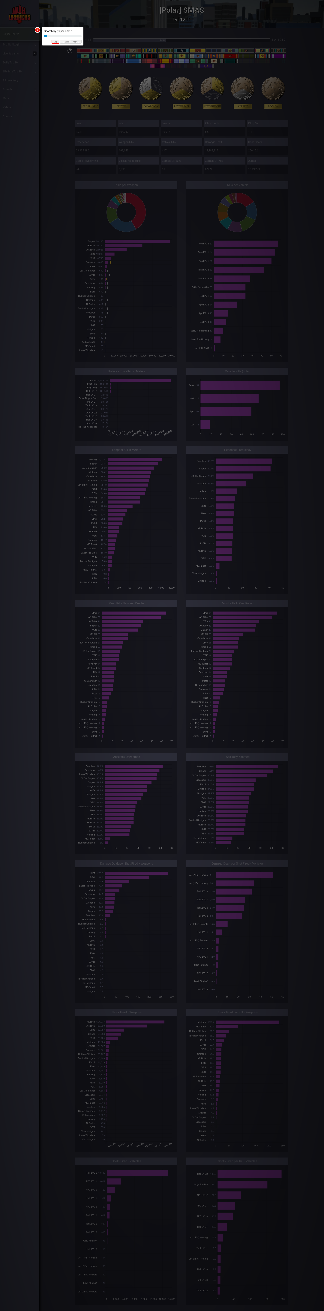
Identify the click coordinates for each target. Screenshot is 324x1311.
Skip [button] (55, 42)
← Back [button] (65, 42)
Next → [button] (76, 42)
